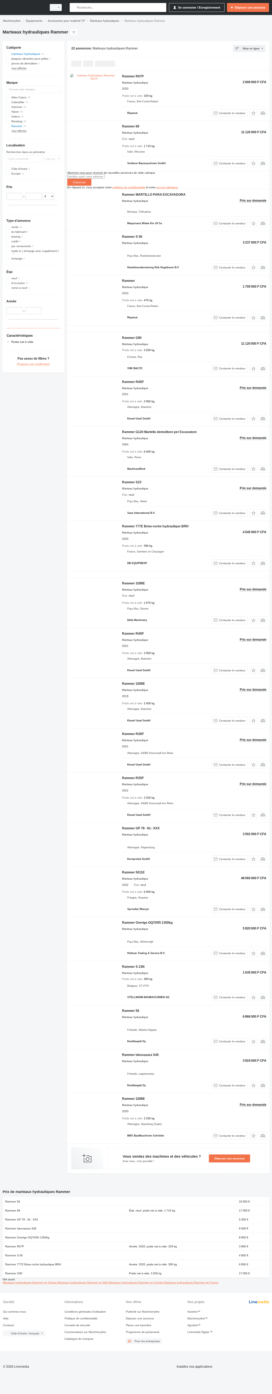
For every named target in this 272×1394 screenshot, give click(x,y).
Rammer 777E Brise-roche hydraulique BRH (155, 526)
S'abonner (79, 182)
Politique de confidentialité (81, 1318)
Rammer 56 (130, 1010)
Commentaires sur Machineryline (85, 1332)
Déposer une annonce (229, 1158)
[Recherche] (73, 7)
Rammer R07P (133, 76)
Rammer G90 (132, 337)
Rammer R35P (133, 734)
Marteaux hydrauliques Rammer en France (191, 1282)
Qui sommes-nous (14, 1311)
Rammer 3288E (133, 583)
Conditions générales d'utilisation (85, 1311)
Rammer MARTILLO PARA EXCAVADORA (154, 194)
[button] (253, 113)
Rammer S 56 (132, 236)
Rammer (128, 280)
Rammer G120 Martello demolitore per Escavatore (159, 432)
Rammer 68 (130, 126)
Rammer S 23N (133, 966)
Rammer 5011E (133, 872)
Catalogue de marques (79, 1338)
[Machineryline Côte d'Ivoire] (24, 7)
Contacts (8, 1325)
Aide (6, 1318)
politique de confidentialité (129, 187)
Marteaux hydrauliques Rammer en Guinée (136, 1282)
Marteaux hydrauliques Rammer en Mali (83, 1282)
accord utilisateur (167, 187)
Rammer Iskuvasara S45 (140, 1055)
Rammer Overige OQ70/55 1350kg (147, 922)
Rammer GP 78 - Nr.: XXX (141, 828)
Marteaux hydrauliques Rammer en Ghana (30, 1282)
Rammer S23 (131, 482)
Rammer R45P (133, 382)
